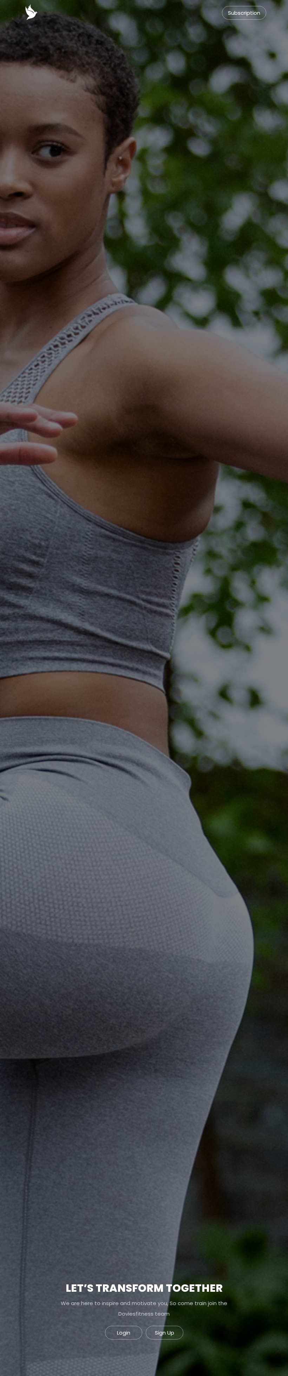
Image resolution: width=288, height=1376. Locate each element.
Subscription (244, 12)
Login (123, 1332)
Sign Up (164, 1332)
